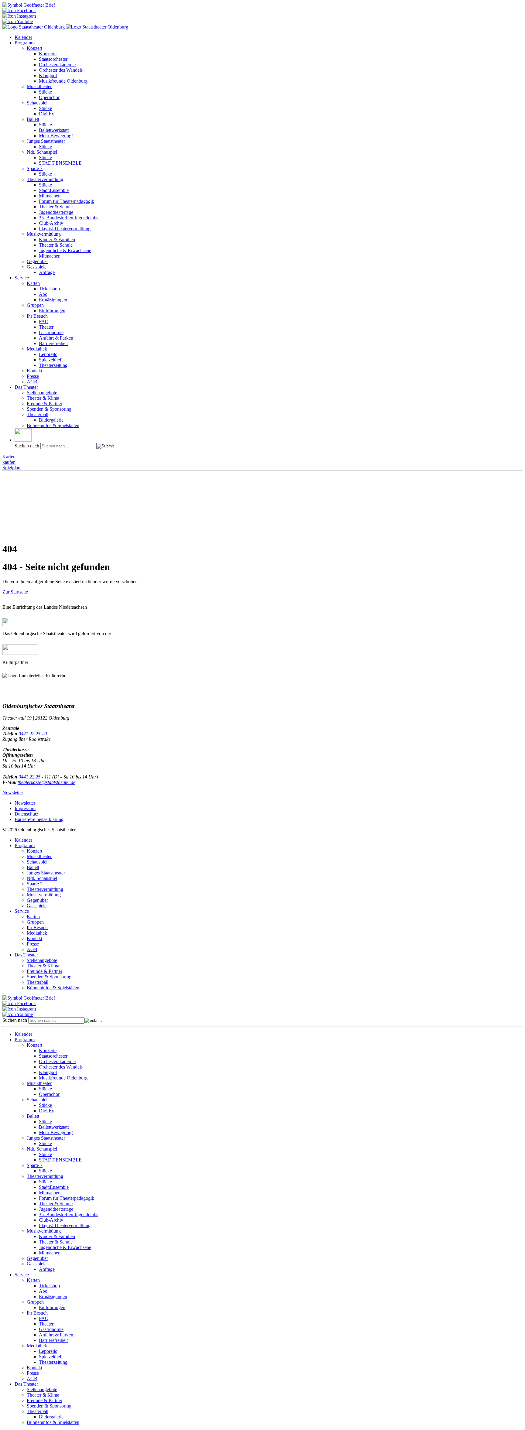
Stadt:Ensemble (54, 190)
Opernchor (49, 97)
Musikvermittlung (44, 234)
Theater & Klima (43, 398)
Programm (25, 42)
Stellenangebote (42, 392)
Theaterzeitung (53, 365)
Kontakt (34, 370)
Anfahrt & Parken (56, 337)
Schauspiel (37, 102)
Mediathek (37, 348)
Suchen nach (27, 445)
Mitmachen (49, 195)
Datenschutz (26, 813)
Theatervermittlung (45, 179)
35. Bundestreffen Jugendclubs (68, 217)
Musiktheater (39, 86)
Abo (43, 294)
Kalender (23, 37)
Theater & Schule (56, 206)
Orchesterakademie (57, 64)
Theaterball (37, 414)
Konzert (34, 48)
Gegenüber (37, 261)
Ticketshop (49, 288)
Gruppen (35, 305)
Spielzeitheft (51, 359)
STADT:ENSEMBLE (60, 163)
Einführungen (52, 310)
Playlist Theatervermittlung (65, 228)
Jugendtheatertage (56, 212)
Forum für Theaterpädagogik (66, 201)
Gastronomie (51, 332)
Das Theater (26, 387)
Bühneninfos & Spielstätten (53, 425)
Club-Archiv (51, 223)
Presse (33, 376)
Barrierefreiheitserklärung (39, 819)
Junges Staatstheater (46, 141)
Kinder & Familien (57, 239)
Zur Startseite (15, 591)
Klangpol (48, 75)
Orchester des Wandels (61, 70)
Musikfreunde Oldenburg (63, 81)
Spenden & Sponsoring (49, 409)
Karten (33, 283)
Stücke (45, 91)
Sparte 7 (35, 168)
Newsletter (12, 792)
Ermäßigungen (53, 299)
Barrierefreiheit (53, 343)
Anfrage (47, 272)
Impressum (25, 808)
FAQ (44, 321)
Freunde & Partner (44, 403)
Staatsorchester (53, 59)
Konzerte (48, 53)
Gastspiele (36, 266)
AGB (32, 381)
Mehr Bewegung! (56, 135)
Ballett (33, 119)
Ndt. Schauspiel (42, 152)
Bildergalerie (51, 419)
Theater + (48, 327)
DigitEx (46, 113)
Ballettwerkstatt (54, 130)
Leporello (48, 354)
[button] (23, 435)
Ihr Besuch (37, 316)
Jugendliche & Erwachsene (65, 250)
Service (22, 277)
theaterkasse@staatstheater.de (46, 782)
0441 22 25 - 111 (35, 776)
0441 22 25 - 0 (33, 733)
